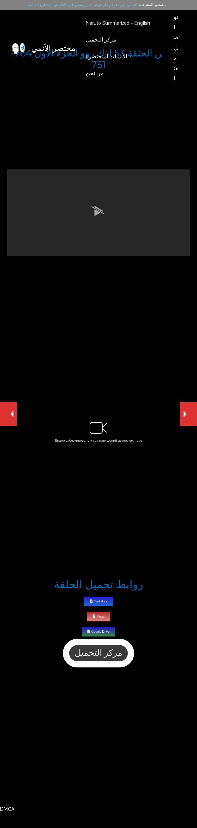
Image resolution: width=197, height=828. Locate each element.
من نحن (95, 73)
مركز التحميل (101, 39)
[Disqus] (98, 736)
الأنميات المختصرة (106, 56)
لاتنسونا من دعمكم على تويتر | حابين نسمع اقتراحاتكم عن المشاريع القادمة (82, 5)
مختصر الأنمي (53, 48)
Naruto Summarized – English (118, 23)
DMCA (7, 809)
